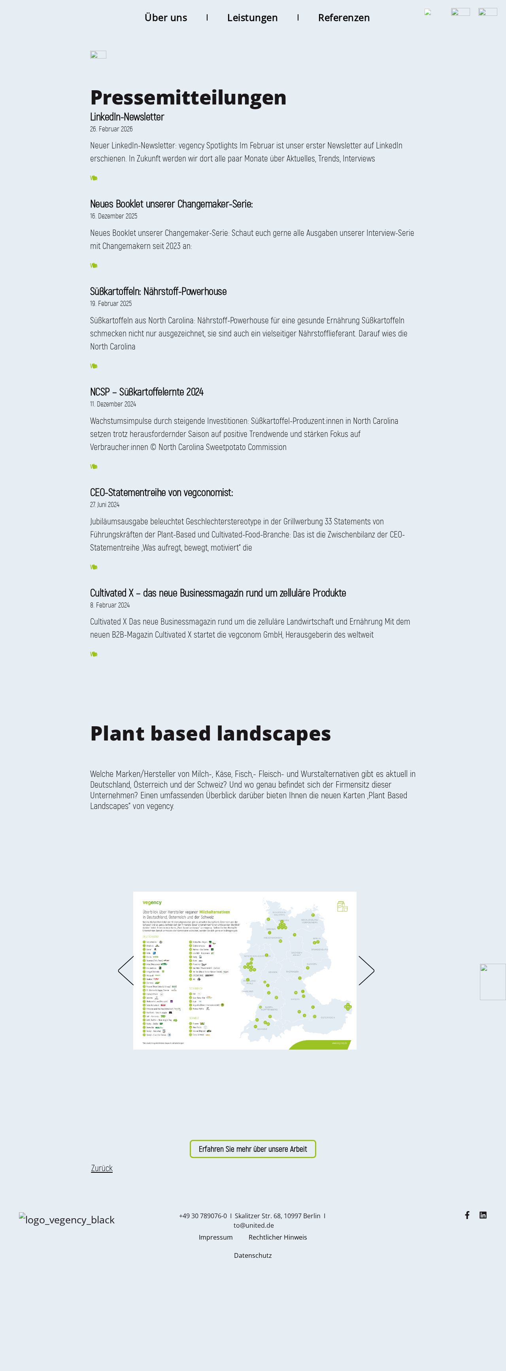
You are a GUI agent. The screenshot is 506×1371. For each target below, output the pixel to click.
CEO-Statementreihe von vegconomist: (161, 492)
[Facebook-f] (467, 1215)
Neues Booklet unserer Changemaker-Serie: (171, 203)
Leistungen (252, 17)
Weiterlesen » (93, 178)
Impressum (216, 1237)
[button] (125, 970)
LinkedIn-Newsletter (127, 116)
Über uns (166, 17)
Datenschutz (253, 1255)
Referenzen (344, 17)
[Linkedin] (483, 1215)
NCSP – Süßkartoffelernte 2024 (147, 391)
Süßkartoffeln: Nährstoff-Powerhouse (158, 291)
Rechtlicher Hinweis (278, 1237)
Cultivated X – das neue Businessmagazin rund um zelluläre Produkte (218, 593)
